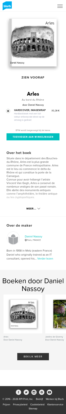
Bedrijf (39, 399)
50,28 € (55, 110)
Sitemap (33, 408)
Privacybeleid (20, 404)
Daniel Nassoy (33, 236)
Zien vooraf (32, 77)
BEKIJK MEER (33, 356)
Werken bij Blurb (55, 399)
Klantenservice (55, 404)
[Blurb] (7, 7)
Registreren (44, 6)
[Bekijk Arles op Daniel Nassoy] (33, 42)
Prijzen (6, 404)
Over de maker (19, 225)
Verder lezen (45, 258)
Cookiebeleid (37, 404)
